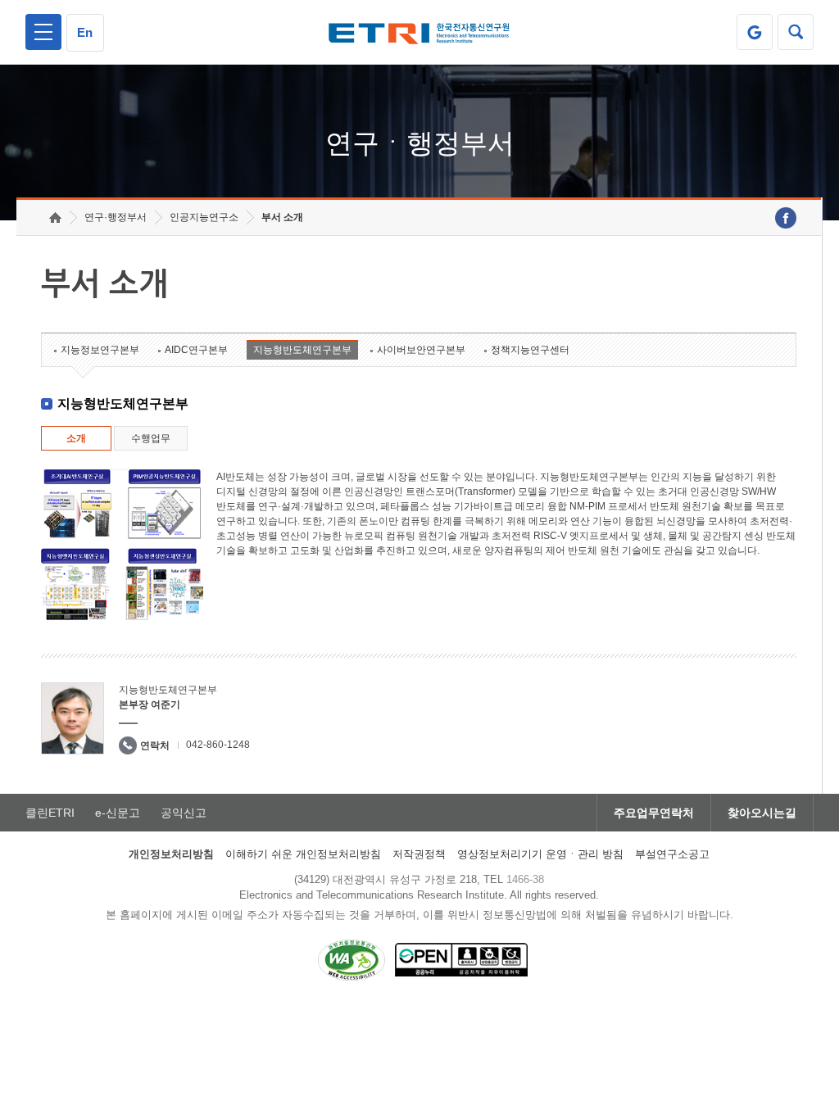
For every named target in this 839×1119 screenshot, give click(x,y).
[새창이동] (755, 32)
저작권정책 (419, 854)
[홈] (55, 217)
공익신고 (183, 812)
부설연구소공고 (672, 854)
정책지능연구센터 (530, 350)
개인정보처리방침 (171, 854)
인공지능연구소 (204, 217)
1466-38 (525, 879)
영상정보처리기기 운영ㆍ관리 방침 (540, 854)
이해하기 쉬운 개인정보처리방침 (303, 854)
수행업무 (150, 438)
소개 (76, 438)
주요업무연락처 (654, 812)
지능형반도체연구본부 (302, 350)
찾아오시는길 (762, 812)
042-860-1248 (218, 744)
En (85, 32)
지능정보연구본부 (100, 350)
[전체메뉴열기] (43, 32)
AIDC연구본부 (196, 350)
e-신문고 (117, 812)
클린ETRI (50, 812)
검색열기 (796, 32)
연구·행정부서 (115, 217)
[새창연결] (785, 218)
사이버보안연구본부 (421, 350)
